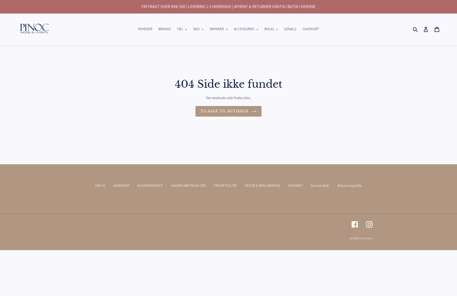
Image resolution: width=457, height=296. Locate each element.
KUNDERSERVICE (150, 185)
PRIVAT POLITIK (225, 185)
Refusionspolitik (349, 185)
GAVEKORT (121, 185)
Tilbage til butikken (224, 111)
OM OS (100, 185)
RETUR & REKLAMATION (262, 185)
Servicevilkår (320, 185)
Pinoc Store (366, 238)
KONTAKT (295, 185)
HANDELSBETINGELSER (188, 185)
